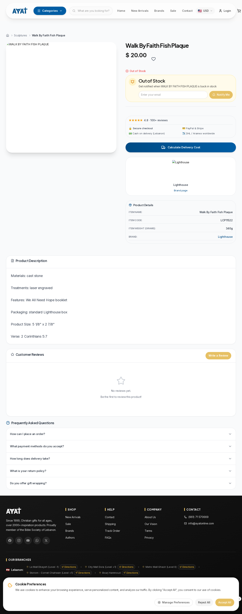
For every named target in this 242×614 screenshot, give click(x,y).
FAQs (108, 537)
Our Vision (151, 524)
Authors (70, 537)
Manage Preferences (176, 602)
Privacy (149, 537)
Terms (148, 530)
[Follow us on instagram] (19, 540)
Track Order (112, 530)
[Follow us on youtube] (28, 540)
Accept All (224, 602)
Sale (173, 11)
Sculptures (20, 35)
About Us (150, 517)
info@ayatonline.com (201, 523)
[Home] (7, 35)
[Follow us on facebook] (10, 540)
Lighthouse (225, 236)
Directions (70, 566)
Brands (159, 11)
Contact (187, 11)
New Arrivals (139, 11)
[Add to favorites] (153, 59)
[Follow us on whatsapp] (37, 540)
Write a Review (218, 355)
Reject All (204, 602)
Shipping (110, 524)
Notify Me (223, 94)
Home (121, 11)
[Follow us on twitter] (46, 540)
